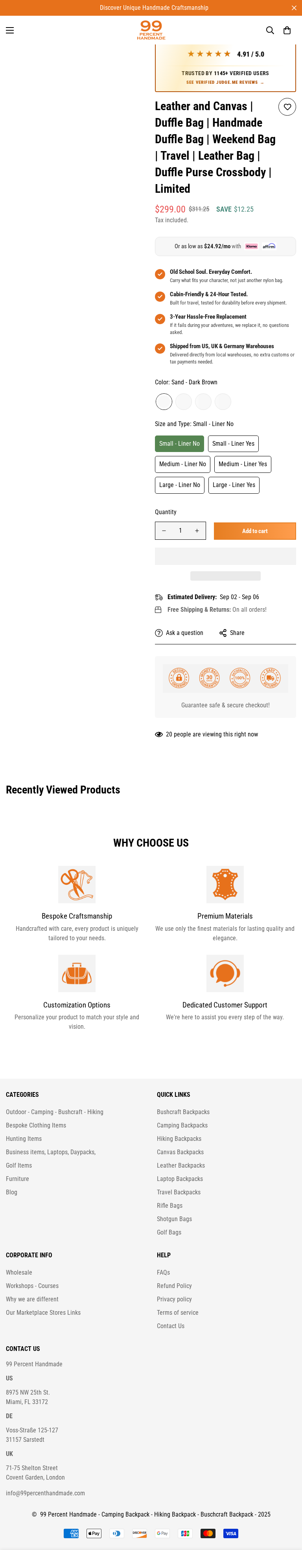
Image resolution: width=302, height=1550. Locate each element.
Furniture (17, 1179)
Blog (11, 1192)
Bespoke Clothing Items (36, 1125)
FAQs (163, 1272)
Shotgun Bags (174, 1219)
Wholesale (19, 1272)
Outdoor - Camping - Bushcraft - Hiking (54, 1112)
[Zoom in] (130, 53)
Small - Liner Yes (233, 443)
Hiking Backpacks (179, 1138)
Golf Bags (169, 1232)
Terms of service (178, 1312)
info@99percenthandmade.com (45, 1493)
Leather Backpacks (181, 1165)
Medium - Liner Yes (243, 464)
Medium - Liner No (182, 464)
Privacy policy (174, 1299)
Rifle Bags (169, 1205)
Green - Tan (223, 402)
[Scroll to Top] (287, 1507)
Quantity (166, 512)
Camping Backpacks (182, 1125)
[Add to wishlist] (287, 107)
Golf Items (19, 1165)
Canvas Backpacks (180, 1152)
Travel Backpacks (179, 1192)
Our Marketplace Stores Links (43, 1312)
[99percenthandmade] (151, 30)
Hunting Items (24, 1138)
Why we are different (32, 1299)
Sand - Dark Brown (164, 402)
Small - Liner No (179, 443)
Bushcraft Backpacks (183, 1112)
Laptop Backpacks (180, 1179)
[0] (287, 30)
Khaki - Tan (184, 402)
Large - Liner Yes (234, 485)
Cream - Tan (203, 402)
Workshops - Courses (32, 1286)
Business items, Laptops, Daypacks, (51, 1152)
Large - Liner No (179, 485)
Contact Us (170, 1326)
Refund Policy (174, 1286)
